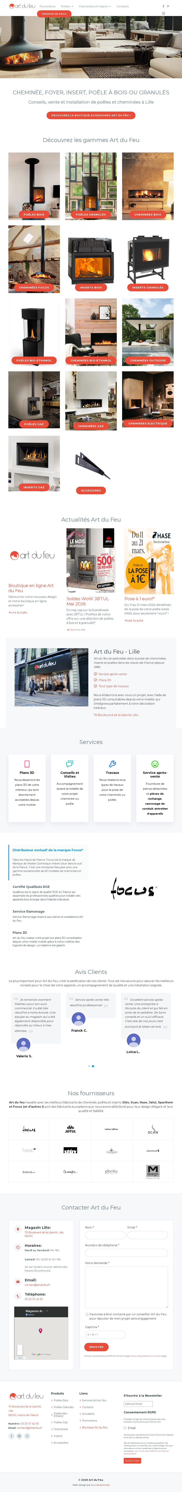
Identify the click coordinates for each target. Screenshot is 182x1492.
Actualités (88, 1414)
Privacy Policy (136, 1356)
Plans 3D (104, 680)
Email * (132, 1227)
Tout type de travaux (113, 686)
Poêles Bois (61, 1400)
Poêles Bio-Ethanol (61, 1414)
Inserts (58, 1436)
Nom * (89, 1227)
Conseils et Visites (69, 775)
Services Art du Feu (94, 1400)
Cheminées (61, 1429)
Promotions (47, 6)
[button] (89, 1066)
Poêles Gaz (61, 1422)
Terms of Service (154, 1356)
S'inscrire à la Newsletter (143, 1395)
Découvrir (34, 218)
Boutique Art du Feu (95, 1427)
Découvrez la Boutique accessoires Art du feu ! (91, 115)
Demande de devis (54, 14)
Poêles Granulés (64, 1407)
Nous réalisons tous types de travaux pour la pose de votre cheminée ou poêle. (112, 789)
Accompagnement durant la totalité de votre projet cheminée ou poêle (70, 793)
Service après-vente (112, 674)
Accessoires (61, 1442)
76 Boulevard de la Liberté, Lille (116, 715)
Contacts (123, 6)
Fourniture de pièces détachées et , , (155, 798)
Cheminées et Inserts (93, 6)
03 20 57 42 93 (34, 1299)
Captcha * (92, 1327)
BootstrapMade (100, 1484)
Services (91, 741)
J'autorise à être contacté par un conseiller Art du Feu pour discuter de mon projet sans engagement (128, 1316)
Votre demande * (97, 1263)
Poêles (65, 6)
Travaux (112, 773)
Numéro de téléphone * (102, 1245)
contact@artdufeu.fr (37, 1284)
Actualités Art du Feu (91, 519)
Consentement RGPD (140, 1412)
